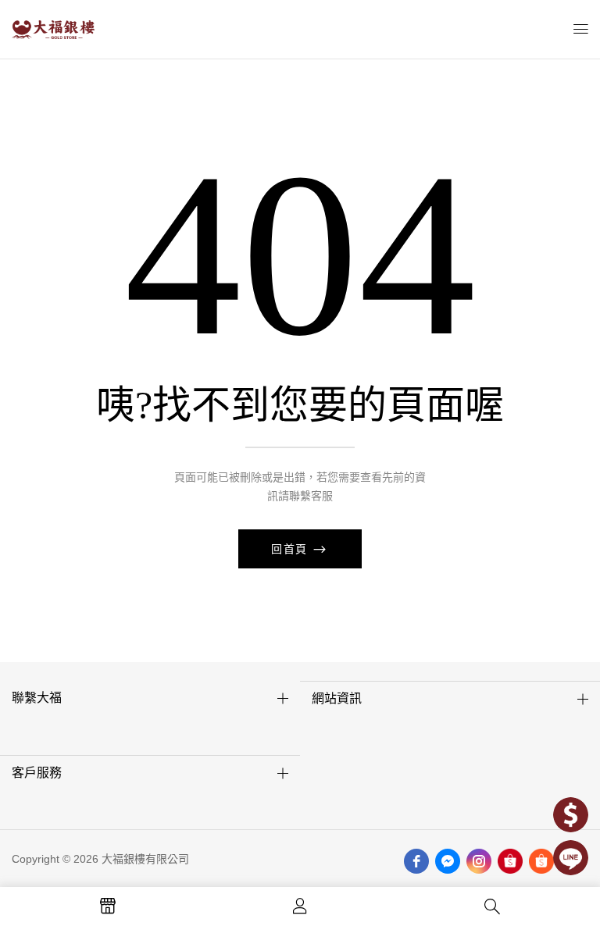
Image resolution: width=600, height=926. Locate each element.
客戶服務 (37, 772)
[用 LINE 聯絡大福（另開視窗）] (570, 857)
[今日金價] (570, 814)
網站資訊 (337, 698)
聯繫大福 (37, 697)
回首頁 (291, 549)
